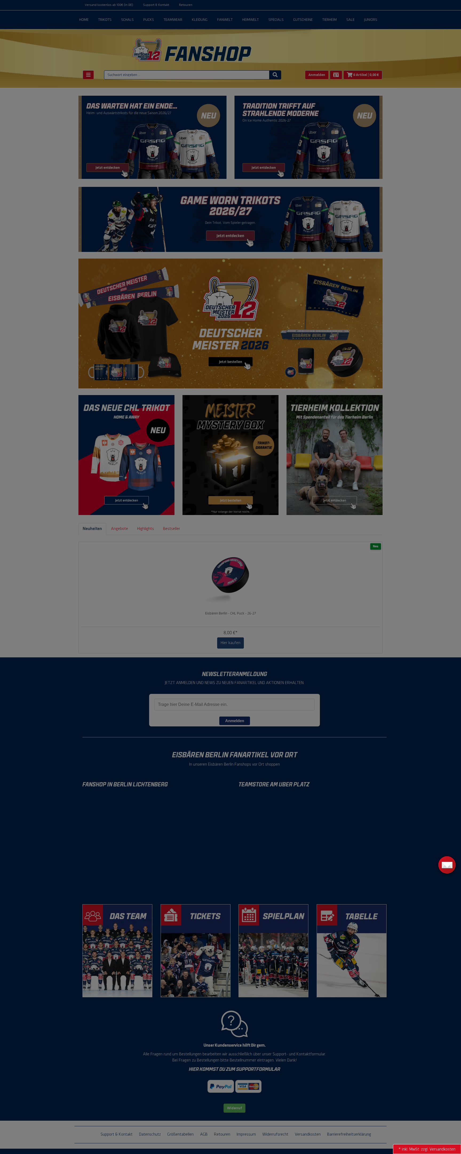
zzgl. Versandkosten (438, 1149)
